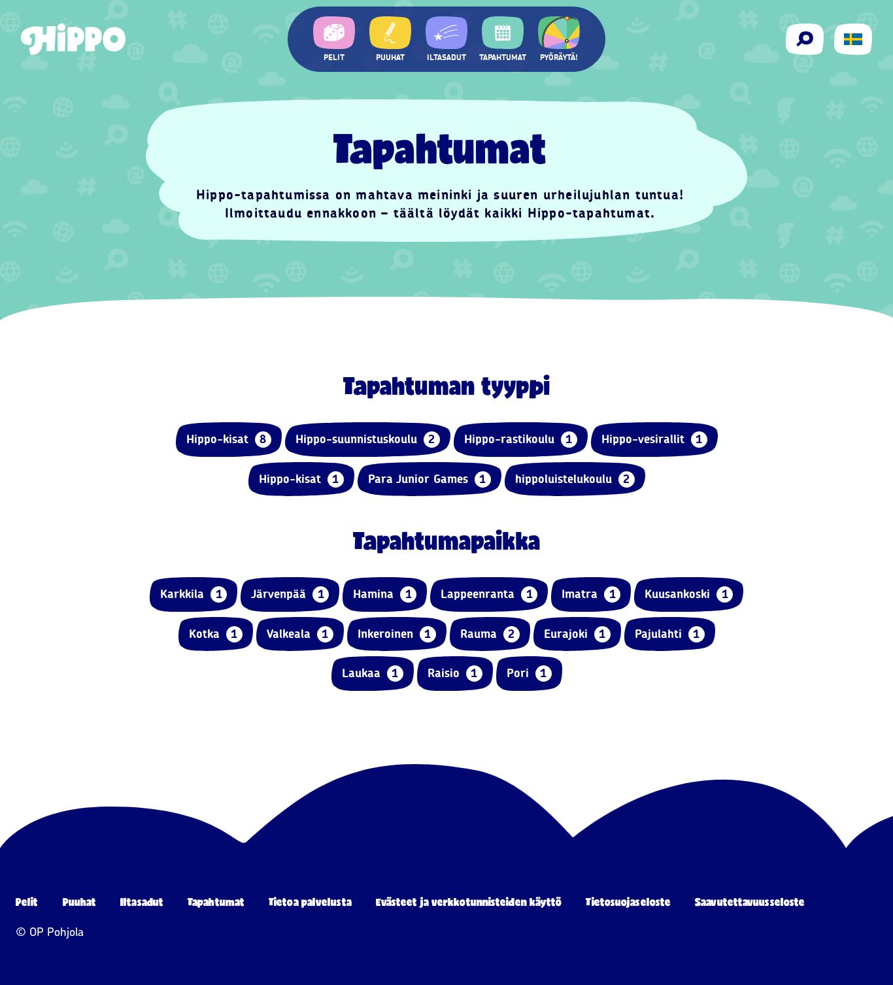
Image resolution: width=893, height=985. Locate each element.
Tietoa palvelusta (310, 901)
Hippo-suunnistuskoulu (365, 439)
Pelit (27, 901)
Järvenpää (287, 594)
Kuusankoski (686, 594)
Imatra (589, 594)
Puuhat (80, 901)
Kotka (213, 634)
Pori (527, 673)
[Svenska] (853, 39)
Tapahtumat (216, 901)
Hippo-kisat (226, 439)
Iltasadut (141, 901)
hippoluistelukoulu (572, 479)
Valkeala (298, 634)
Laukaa (370, 673)
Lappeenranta (487, 594)
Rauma (487, 634)
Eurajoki (575, 634)
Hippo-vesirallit (652, 439)
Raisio (453, 673)
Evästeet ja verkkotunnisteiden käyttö (469, 901)
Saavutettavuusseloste (750, 901)
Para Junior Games (427, 479)
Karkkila (191, 594)
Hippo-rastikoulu (518, 439)
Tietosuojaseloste (628, 901)
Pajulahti (667, 634)
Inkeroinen (394, 634)
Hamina (382, 594)
